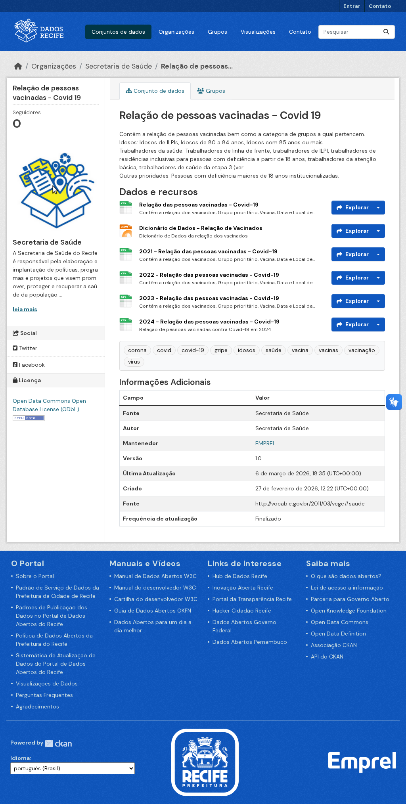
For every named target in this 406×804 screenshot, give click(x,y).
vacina (300, 350)
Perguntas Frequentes (44, 695)
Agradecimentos (37, 706)
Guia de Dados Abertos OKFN (152, 610)
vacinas (328, 350)
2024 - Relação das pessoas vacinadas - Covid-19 (209, 321)
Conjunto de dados (158, 90)
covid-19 (193, 350)
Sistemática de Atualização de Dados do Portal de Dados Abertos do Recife (56, 664)
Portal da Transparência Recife (252, 599)
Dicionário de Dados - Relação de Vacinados (200, 228)
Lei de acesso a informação (347, 587)
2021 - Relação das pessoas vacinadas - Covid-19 (208, 251)
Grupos (217, 31)
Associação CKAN (334, 645)
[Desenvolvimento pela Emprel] (362, 762)
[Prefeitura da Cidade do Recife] (205, 762)
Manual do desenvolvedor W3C (155, 587)
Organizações (176, 31)
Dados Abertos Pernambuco (250, 641)
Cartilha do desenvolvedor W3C (155, 599)
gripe (221, 350)
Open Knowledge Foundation (349, 610)
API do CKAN (327, 656)
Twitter (27, 348)
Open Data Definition (338, 633)
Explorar (357, 207)
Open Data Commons (339, 622)
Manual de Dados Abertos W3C (155, 576)
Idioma (20, 758)
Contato (380, 6)
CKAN (58, 743)
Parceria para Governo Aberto (350, 599)
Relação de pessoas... (197, 66)
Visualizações (258, 31)
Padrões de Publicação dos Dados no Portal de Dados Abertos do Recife (51, 616)
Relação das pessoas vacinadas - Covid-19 (199, 204)
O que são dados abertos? (346, 576)
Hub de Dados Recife (240, 576)
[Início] (18, 66)
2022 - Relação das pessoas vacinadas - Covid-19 (209, 274)
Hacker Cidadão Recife (242, 610)
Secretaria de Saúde (118, 66)
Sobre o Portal (35, 576)
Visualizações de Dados (47, 683)
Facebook (31, 364)
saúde (274, 350)
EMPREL (265, 443)
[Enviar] (386, 32)
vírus (134, 361)
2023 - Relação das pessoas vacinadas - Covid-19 (209, 298)
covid (164, 350)
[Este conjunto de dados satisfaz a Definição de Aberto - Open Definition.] (28, 417)
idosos (246, 350)
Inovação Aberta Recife (243, 587)
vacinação (362, 350)
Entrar (351, 6)
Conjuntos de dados (118, 31)
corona (137, 350)
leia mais (25, 309)
